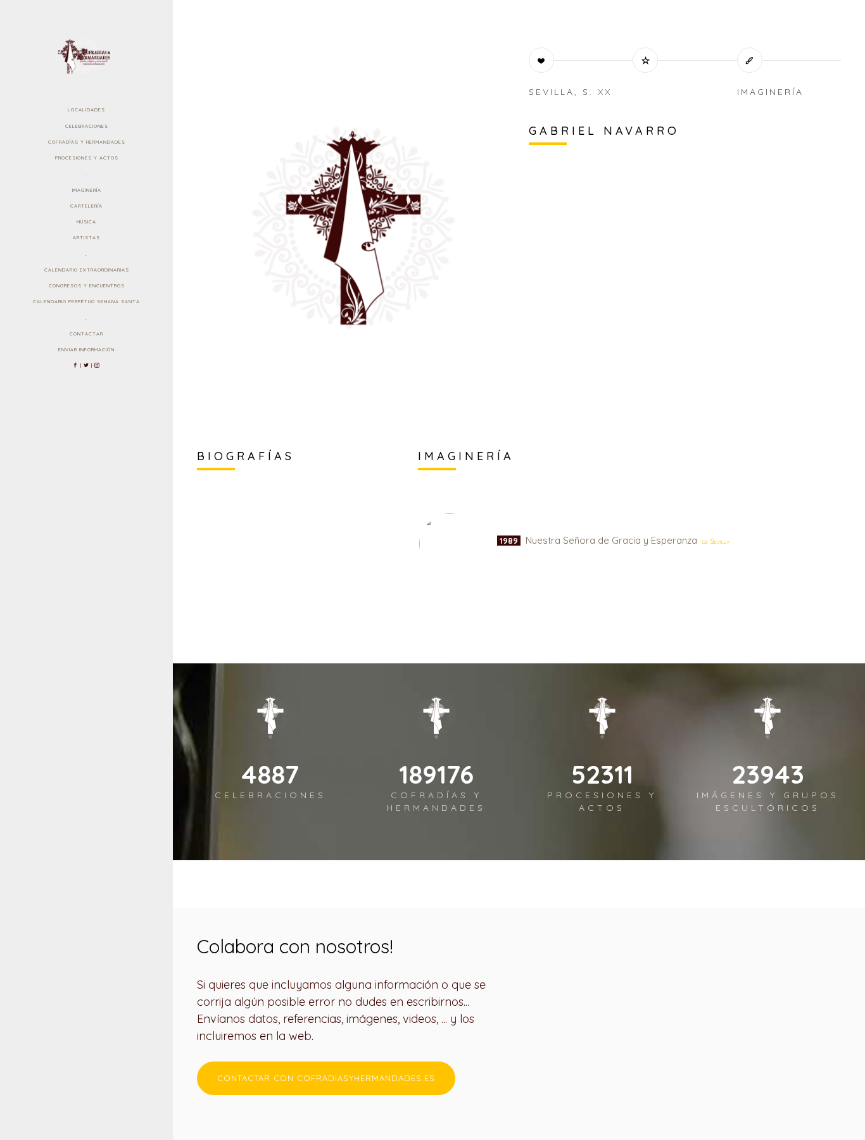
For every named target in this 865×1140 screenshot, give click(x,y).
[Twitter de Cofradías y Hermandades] (86, 365)
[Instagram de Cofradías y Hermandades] (97, 365)
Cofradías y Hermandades (86, 142)
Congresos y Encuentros (87, 285)
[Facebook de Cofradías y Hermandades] (76, 365)
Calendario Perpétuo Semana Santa (86, 301)
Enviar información (86, 349)
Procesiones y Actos (86, 157)
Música (86, 221)
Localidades (86, 109)
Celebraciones (86, 126)
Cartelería (86, 206)
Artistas (86, 237)
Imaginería (86, 190)
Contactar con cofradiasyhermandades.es (326, 1078)
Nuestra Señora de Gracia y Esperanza (613, 540)
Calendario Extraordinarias (86, 269)
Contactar (86, 333)
